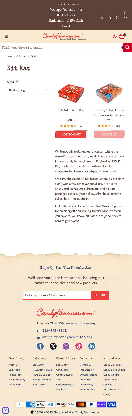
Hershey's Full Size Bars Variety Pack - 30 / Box (109, 113)
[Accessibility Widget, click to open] (5, 410)
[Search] (127, 47)
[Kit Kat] (71, 93)
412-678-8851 (54, 331)
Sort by (13, 82)
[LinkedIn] (125, 17)
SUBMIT (100, 295)
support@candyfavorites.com (67, 337)
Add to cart (71, 134)
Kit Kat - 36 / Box (71, 110)
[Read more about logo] (66, 318)
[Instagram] (117, 17)
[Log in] (115, 36)
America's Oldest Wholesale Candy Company (66, 323)
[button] (122, 47)
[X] (110, 17)
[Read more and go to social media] (40, 346)
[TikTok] (125, 12)
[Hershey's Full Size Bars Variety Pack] (109, 93)
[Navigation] (6, 36)
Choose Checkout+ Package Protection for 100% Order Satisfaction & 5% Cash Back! (66, 15)
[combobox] (66, 47)
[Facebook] (102, 17)
